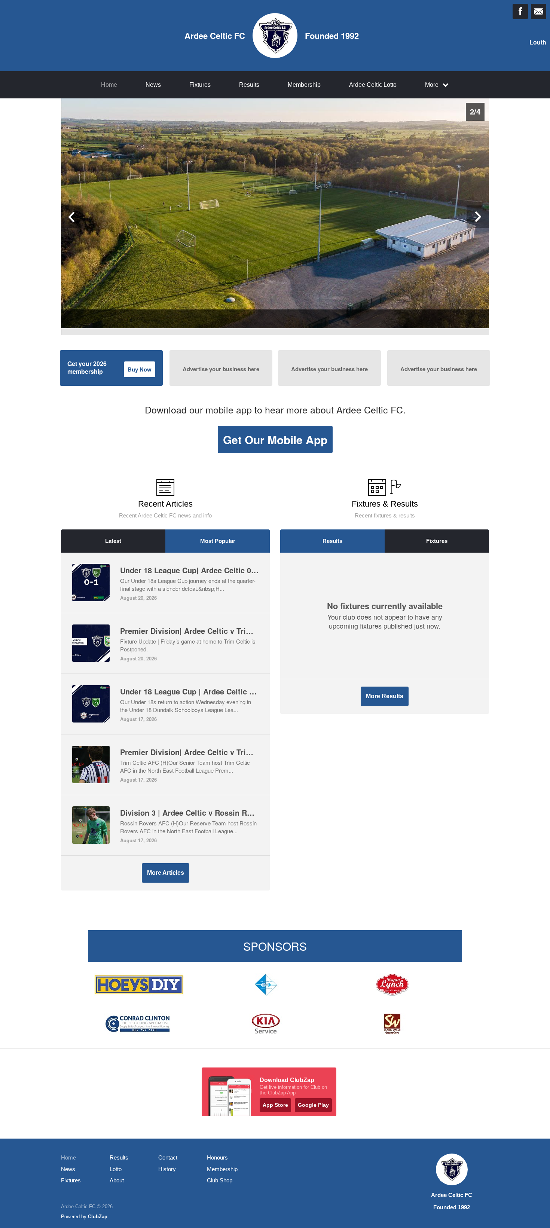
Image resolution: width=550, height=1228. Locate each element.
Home (109, 85)
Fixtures (200, 85)
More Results (384, 696)
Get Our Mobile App (275, 439)
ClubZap (97, 1216)
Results (249, 85)
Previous (72, 216)
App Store (275, 1105)
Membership (304, 85)
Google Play (313, 1105)
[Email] (538, 11)
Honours (217, 1157)
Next (478, 216)
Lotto (116, 1169)
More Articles (165, 873)
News (153, 85)
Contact (167, 1157)
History (167, 1169)
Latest (113, 541)
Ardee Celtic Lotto (373, 85)
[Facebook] (520, 11)
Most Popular (217, 541)
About (117, 1180)
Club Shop (219, 1180)
